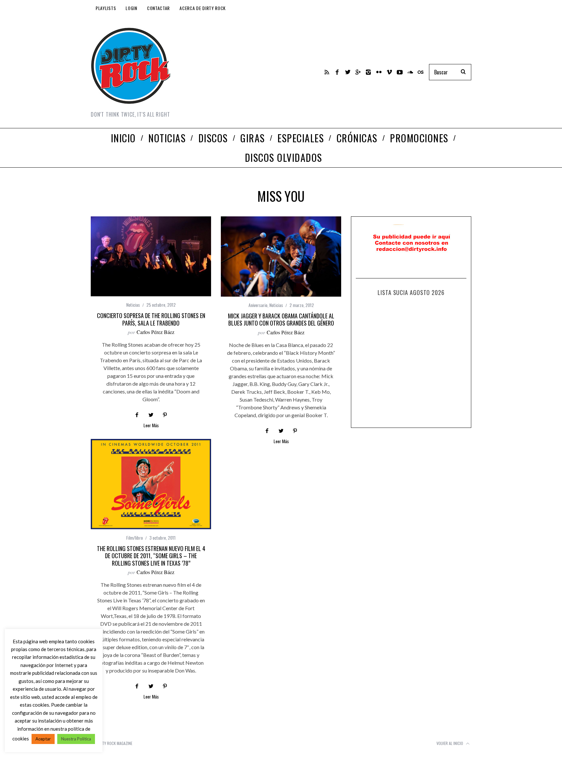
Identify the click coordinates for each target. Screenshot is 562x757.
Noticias (133, 304)
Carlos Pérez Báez (155, 331)
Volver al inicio (450, 743)
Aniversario (257, 305)
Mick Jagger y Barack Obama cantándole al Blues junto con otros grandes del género (281, 319)
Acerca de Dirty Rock (203, 8)
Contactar (158, 8)
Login (131, 8)
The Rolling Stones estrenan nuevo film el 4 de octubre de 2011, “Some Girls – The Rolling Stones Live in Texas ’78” (151, 555)
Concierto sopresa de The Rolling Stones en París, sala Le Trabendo (151, 319)
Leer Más (151, 426)
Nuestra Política (76, 738)
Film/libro (134, 537)
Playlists (106, 8)
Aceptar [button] (43, 738)
